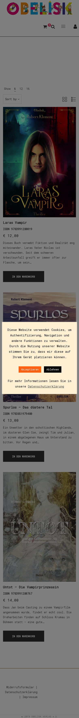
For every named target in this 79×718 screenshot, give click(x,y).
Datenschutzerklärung (46, 386)
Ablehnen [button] (52, 369)
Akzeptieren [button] (30, 369)
